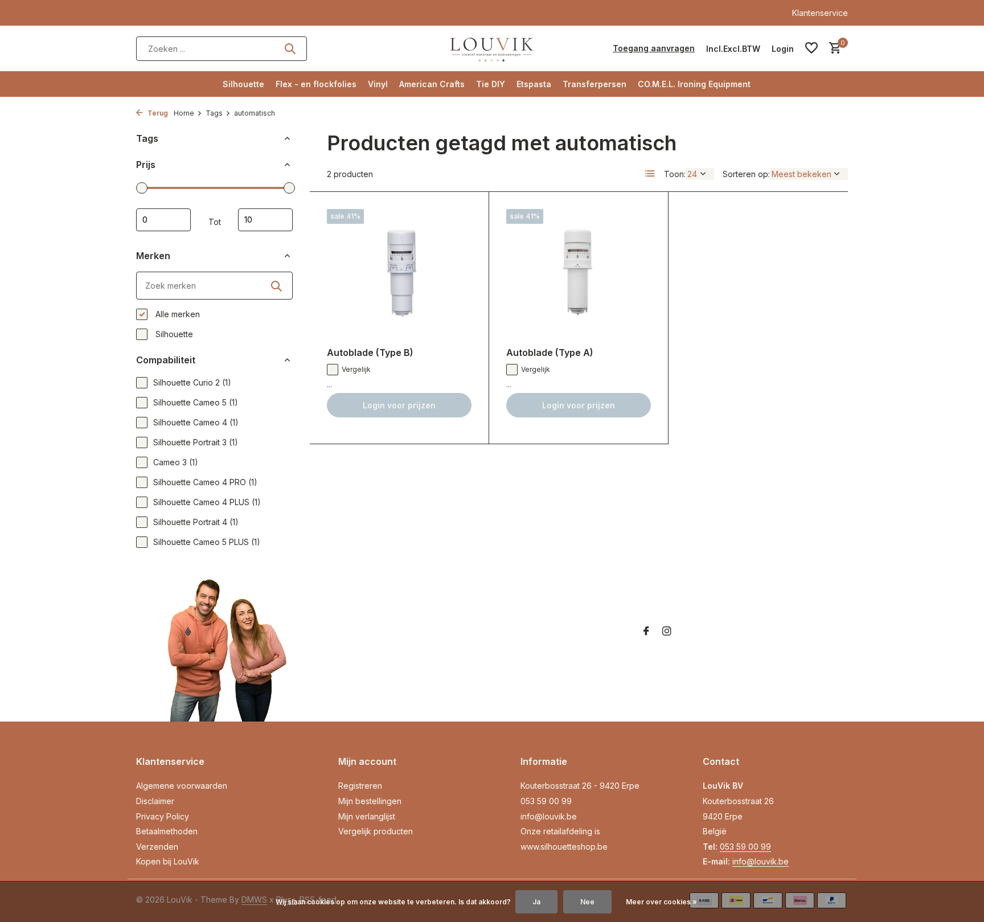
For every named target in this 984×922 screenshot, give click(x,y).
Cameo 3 (175, 462)
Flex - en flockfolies (316, 84)
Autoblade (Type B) (370, 352)
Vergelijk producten (375, 831)
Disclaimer (155, 801)
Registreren (360, 785)
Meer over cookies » (661, 902)
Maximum (265, 219)
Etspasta (533, 84)
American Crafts (432, 84)
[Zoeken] (289, 48)
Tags (214, 113)
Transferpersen (594, 84)
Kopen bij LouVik (167, 861)
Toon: (675, 174)
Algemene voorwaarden (181, 785)
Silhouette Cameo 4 (196, 422)
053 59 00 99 (546, 801)
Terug (157, 113)
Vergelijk (356, 369)
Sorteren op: (746, 174)
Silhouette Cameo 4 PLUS (207, 502)
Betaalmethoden (167, 831)
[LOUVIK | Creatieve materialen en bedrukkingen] (492, 48)
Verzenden (157, 846)
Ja (536, 902)
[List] (650, 174)
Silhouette (243, 84)
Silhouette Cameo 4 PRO (205, 482)
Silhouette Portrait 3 (195, 442)
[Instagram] (666, 631)
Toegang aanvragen (654, 48)
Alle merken (176, 314)
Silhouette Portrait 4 (196, 522)
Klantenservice (820, 13)
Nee (587, 902)
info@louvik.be (548, 816)
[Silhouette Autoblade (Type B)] (399, 273)
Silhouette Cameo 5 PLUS (206, 542)
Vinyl (378, 84)
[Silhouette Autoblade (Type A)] (578, 273)
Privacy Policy (162, 816)
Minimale (163, 219)
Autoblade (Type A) (549, 352)
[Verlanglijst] (811, 48)
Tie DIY (490, 84)
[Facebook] (646, 631)
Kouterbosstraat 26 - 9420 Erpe (579, 785)
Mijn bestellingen (369, 801)
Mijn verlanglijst (366, 816)
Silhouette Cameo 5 (195, 402)
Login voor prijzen (399, 405)
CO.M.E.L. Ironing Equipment (694, 84)
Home (184, 113)
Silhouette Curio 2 (192, 382)
